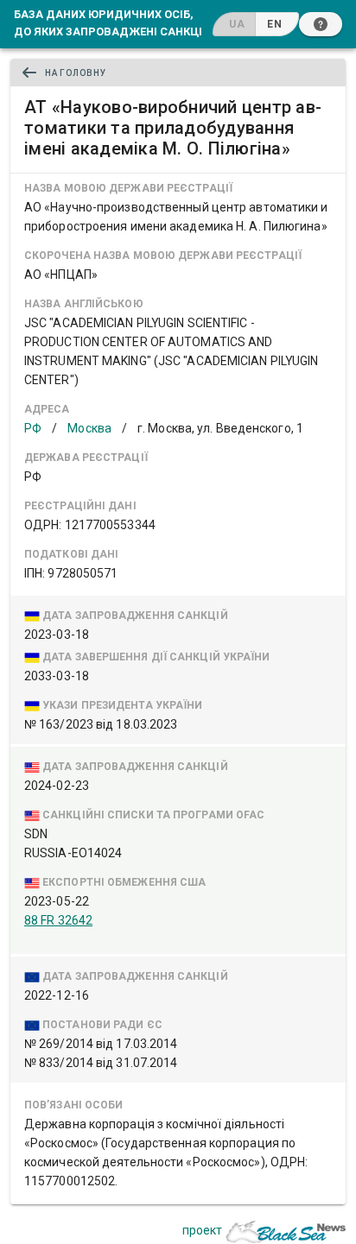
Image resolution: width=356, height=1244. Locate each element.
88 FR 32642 (58, 920)
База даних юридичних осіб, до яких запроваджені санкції (110, 22)
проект (202, 1230)
